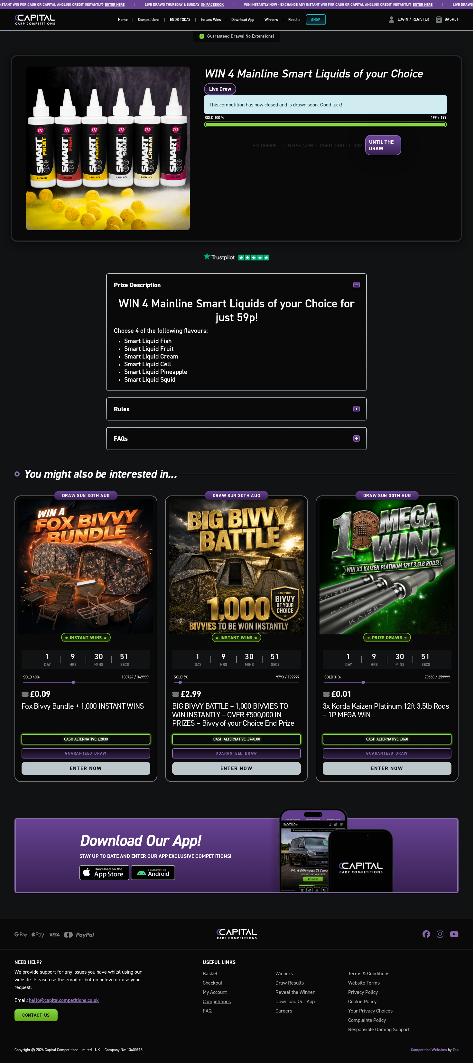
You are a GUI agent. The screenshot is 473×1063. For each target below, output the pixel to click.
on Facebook (188, 4)
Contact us (36, 1015)
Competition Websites (429, 1049)
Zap (456, 1049)
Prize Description (137, 285)
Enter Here (91, 4)
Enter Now (86, 768)
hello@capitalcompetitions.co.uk (64, 1000)
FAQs (121, 438)
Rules (121, 409)
